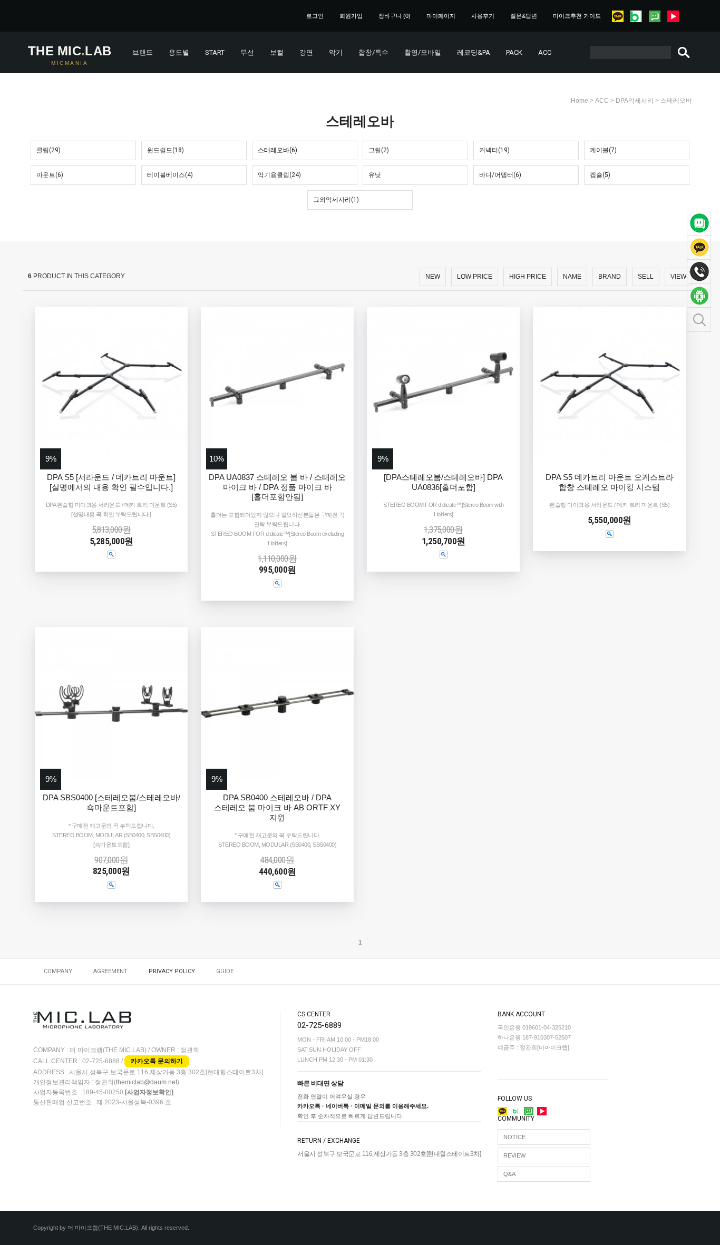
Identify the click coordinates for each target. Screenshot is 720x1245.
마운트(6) (49, 175)
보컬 (277, 52)
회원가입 (351, 16)
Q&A (509, 1174)
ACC (544, 52)
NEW (432, 276)
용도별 (179, 52)
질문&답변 (523, 16)
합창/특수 (373, 52)
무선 (247, 52)
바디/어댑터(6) (500, 175)
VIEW (678, 276)
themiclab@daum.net (146, 1082)
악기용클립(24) (279, 175)
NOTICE (514, 1137)
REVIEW (514, 1155)
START (215, 52)
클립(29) (48, 150)
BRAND (609, 276)
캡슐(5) (600, 175)
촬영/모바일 (422, 52)
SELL (646, 276)
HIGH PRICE (527, 276)
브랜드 (142, 52)
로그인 (315, 16)
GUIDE (224, 971)
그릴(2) (378, 150)
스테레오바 (676, 100)
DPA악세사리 (635, 100)
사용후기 (482, 16)
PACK (514, 52)
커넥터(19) (494, 150)
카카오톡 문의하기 (157, 1061)
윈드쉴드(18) (165, 150)
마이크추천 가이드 (577, 16)
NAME (572, 276)
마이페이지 (440, 16)
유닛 (374, 175)
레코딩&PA (473, 52)
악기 (336, 52)
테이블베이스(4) (170, 175)
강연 (306, 52)
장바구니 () (394, 16)
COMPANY (58, 971)
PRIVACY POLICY (172, 971)
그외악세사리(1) (336, 199)
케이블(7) (603, 150)
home (579, 100)
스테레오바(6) (277, 150)
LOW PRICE (474, 276)
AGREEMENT (110, 971)
